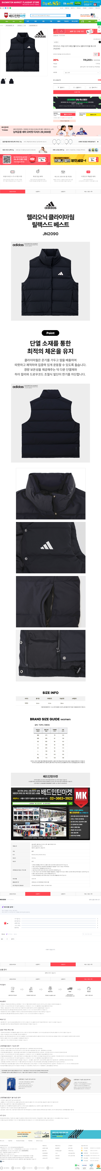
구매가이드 (70, 1150)
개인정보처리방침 (20, 1140)
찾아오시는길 (39, 1140)
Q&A (56, 1153)
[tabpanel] (50, 131)
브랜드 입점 (45, 1148)
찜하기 (62, 87)
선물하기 (78, 87)
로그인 (61, 8)
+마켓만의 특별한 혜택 (64, 120)
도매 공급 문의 (71, 1153)
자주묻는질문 (58, 1150)
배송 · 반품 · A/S (88, 191)
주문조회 (79, 8)
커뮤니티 (97, 8)
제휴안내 (44, 1145)
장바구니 (73, 8)
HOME (1, 25)
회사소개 (2, 1140)
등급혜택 (57, 1148)
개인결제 (84, 8)
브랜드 (56, 42)
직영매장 (30, 1140)
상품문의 (63, 191)
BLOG (51, 1168)
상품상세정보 (12, 191)
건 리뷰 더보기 (97, 39)
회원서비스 (57, 1145)
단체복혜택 (45, 1153)
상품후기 (38, 191)
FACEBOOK (29, 1168)
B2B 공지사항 (71, 1155)
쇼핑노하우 (45, 1158)
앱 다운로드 (6, 1168)
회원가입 (67, 8)
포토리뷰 (57, 1155)
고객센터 (90, 8)
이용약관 (10, 1140)
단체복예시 (45, 1155)
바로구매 (77, 92)
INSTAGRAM (41, 1168)
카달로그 (57, 1158)
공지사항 (70, 1148)
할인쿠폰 (44, 1150)
